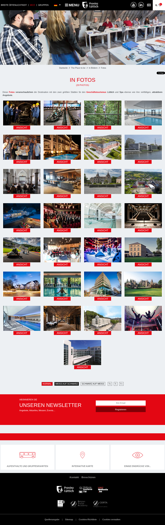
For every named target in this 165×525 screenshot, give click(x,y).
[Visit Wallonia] (102, 489)
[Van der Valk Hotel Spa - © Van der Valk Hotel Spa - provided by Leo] (102, 318)
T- (116, 384)
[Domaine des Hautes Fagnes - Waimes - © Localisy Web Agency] (62, 284)
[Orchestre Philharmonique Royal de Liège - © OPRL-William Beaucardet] (62, 215)
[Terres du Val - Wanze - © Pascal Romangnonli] (143, 249)
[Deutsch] (56, 5)
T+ (121, 384)
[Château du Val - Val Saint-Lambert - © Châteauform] (102, 147)
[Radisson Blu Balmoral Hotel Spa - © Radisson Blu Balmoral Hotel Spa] (21, 284)
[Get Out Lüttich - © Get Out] (21, 147)
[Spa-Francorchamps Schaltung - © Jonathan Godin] (21, 249)
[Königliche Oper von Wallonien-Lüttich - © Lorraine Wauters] (102, 249)
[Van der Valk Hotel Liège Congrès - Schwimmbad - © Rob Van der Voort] (143, 113)
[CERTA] (100, 503)
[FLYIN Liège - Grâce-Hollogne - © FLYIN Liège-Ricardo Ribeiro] (143, 318)
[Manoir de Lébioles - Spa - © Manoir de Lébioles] (143, 284)
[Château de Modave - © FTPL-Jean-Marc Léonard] (102, 181)
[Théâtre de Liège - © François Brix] (143, 215)
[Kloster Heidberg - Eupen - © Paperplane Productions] (21, 181)
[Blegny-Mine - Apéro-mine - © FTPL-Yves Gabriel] (21, 113)
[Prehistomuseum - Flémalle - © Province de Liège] (62, 249)
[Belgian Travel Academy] (79, 503)
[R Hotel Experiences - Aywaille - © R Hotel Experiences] (21, 318)
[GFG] (61, 503)
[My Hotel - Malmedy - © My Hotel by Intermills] (62, 181)
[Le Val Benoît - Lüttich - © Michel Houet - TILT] (82, 352)
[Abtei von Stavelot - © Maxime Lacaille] (143, 181)
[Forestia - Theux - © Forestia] (102, 113)
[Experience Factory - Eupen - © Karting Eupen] (62, 113)
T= (110, 384)
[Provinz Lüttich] (65, 489)
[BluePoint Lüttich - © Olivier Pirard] (102, 284)
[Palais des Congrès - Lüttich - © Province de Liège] (143, 147)
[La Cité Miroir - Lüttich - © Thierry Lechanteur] (102, 215)
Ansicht (21, 127)
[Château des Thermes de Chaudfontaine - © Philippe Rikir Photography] (21, 215)
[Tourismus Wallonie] (85, 489)
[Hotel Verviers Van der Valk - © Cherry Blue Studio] (62, 147)
